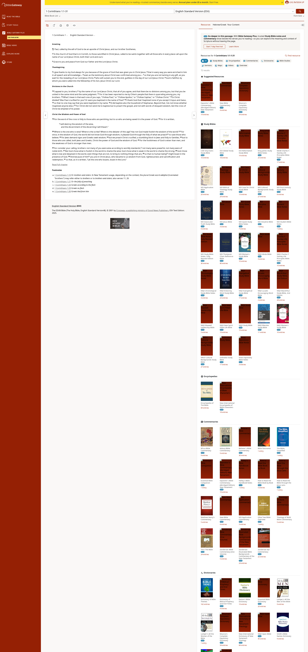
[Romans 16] (45, 115)
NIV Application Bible (207, 188)
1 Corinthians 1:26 (63, 185)
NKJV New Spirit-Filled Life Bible (226, 326)
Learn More (234, 46)
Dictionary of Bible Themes (208, 600)
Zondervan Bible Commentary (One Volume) (227, 552)
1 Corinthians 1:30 (63, 191)
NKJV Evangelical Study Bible (245, 292)
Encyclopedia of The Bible (207, 404)
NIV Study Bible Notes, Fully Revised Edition (207, 256)
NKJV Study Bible (245, 325)
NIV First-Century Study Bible (284, 188)
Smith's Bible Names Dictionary (284, 635)
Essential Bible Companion (207, 482)
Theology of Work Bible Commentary (284, 518)
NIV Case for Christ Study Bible (246, 188)
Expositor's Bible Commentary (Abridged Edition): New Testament (208, 106)
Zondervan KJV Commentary (264, 551)
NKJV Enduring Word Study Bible (227, 292)
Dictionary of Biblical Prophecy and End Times (227, 601)
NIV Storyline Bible (265, 222)
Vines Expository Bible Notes (245, 359)
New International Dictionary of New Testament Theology (246, 637)
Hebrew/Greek (219, 24)
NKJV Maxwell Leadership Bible (207, 326)
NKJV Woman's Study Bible (283, 326)
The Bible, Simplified (281, 449)
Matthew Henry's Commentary (208, 518)
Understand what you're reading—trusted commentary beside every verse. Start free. (164, 2)
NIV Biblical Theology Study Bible (226, 189)
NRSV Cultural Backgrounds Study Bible (208, 360)
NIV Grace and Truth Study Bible (208, 223)
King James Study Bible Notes (265, 152)
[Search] (300, 11)
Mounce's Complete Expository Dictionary (243, 106)
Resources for (218, 55)
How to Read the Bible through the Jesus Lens (284, 483)
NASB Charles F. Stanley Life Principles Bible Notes (283, 154)
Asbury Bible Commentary (225, 449)
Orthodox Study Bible (226, 359)
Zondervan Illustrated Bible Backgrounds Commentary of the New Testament (246, 554)
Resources (205, 24)
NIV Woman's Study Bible (244, 255)
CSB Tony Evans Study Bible (207, 152)
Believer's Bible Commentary (245, 449)
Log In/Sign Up (296, 2)
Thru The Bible (207, 550)
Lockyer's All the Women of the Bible (207, 636)
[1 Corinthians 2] (194, 115)
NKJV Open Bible (264, 634)
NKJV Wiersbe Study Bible (263, 326)
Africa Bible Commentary (206, 449)
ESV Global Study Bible (226, 152)
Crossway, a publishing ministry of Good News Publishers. (142, 210)
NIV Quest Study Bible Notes (245, 223)
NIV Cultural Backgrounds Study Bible (265, 189)
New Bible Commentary (225, 104)
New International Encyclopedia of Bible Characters (227, 405)
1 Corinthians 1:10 (63, 175)
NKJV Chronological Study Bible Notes (208, 292)
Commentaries (211, 422)
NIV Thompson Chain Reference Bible (226, 256)
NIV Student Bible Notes (284, 223)
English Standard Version (64, 206)
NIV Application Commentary (245, 518)
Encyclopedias (210, 376)
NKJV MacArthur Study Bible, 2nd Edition (283, 293)
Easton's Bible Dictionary (244, 600)
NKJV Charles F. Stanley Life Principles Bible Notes (283, 257)
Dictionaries (209, 573)
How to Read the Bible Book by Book (265, 482)
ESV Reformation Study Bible (245, 152)
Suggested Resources (214, 76)
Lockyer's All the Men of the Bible (283, 600)
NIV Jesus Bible (226, 222)
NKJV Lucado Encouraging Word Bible (265, 293)
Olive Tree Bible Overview (264, 518)
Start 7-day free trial (214, 46)
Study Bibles (210, 124)
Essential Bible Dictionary (264, 600)
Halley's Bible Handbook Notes (245, 482)
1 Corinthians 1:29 (63, 188)
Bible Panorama (264, 448)
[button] (294, 2)
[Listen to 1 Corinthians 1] (74, 25)
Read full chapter (60, 164)
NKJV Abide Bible (264, 254)
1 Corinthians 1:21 (63, 181)
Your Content (233, 24)
